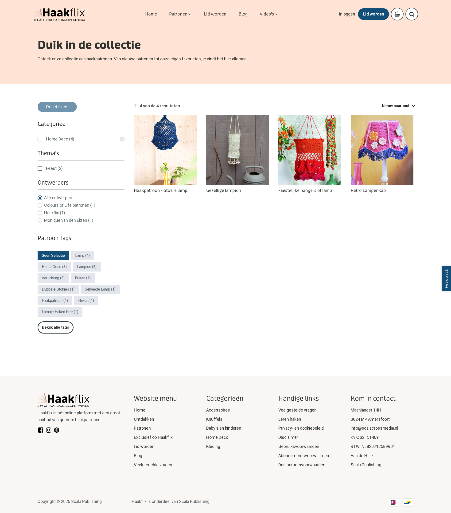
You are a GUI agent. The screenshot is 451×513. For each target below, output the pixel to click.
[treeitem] (81, 139)
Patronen (142, 428)
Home (139, 410)
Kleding (213, 446)
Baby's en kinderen (223, 428)
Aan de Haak (362, 455)
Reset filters (57, 107)
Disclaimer (288, 437)
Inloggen (347, 14)
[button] (180, 14)
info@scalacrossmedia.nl (374, 428)
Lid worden (373, 14)
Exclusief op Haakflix (153, 437)
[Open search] (412, 14)
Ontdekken (144, 419)
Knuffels (214, 419)
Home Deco (217, 437)
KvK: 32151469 (365, 437)
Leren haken (289, 419)
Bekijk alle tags (55, 327)
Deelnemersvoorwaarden (301, 464)
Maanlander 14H (366, 410)
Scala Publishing (366, 464)
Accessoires (218, 410)
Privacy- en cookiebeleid (301, 428)
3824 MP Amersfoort (370, 419)
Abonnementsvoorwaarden (303, 455)
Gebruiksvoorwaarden (298, 446)
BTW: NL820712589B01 (373, 446)
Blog (138, 455)
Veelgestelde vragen (153, 464)
